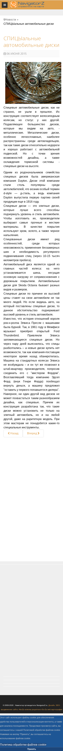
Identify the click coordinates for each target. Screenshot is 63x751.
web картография (54, 709)
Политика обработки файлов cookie (23, 744)
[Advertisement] (31, 468)
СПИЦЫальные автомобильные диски (31, 41)
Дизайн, (52, 705)
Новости (10, 19)
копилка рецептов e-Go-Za (36, 709)
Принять (31, 749)
